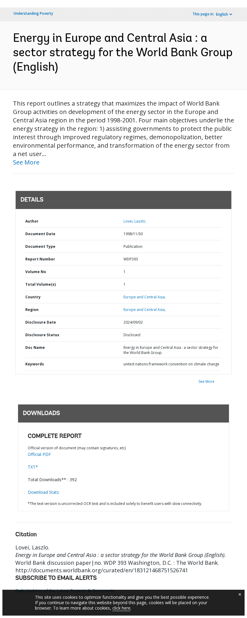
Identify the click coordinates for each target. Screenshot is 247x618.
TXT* (33, 467)
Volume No (35, 271)
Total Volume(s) (40, 284)
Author (32, 221)
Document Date (40, 233)
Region (32, 309)
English (222, 14)
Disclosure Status (42, 334)
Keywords (34, 364)
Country (33, 297)
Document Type (40, 246)
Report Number (40, 259)
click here (121, 608)
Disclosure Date (40, 322)
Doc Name (35, 347)
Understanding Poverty (33, 13)
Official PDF (39, 454)
